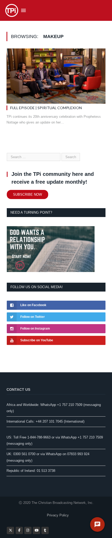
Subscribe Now (27, 194)
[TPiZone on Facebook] (19, 530)
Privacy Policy (58, 515)
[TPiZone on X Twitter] (10, 530)
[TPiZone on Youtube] (36, 530)
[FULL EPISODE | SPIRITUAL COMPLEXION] (56, 76)
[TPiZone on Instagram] (28, 530)
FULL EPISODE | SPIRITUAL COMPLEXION (46, 108)
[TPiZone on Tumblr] (45, 530)
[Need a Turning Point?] (51, 271)
